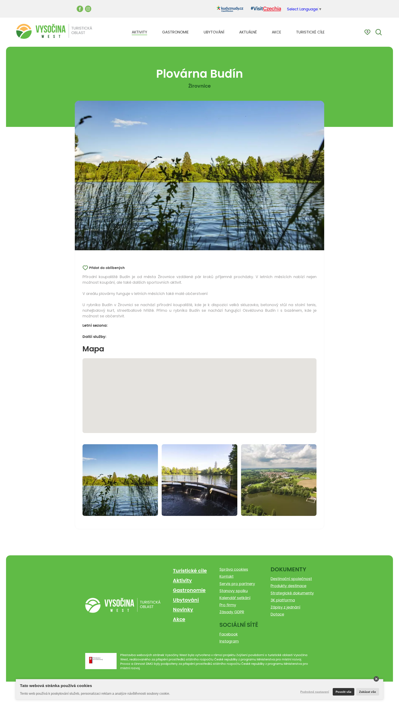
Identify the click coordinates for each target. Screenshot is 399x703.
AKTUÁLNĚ (248, 32)
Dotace (277, 614)
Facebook (228, 634)
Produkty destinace (288, 585)
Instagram (229, 641)
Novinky (183, 609)
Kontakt (226, 576)
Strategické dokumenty (292, 593)
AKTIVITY (139, 32)
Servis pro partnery (237, 583)
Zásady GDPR (231, 612)
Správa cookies (233, 569)
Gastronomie (189, 590)
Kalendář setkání (234, 597)
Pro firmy (227, 604)
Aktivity (182, 580)
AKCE (276, 32)
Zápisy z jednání (285, 607)
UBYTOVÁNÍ (214, 32)
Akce (179, 619)
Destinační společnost (291, 578)
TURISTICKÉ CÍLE (310, 32)
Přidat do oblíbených (107, 268)
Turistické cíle (190, 570)
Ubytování (186, 599)
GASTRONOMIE (175, 32)
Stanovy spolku (233, 590)
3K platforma (283, 600)
